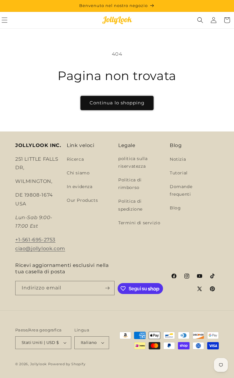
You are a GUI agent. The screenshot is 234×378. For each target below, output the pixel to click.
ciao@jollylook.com (40, 248)
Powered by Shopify (67, 364)
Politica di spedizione (130, 205)
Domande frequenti (181, 190)
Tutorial (179, 173)
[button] (200, 20)
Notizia (178, 159)
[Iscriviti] (107, 288)
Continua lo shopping (117, 103)
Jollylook (38, 364)
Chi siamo (78, 173)
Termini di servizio (139, 223)
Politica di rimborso (130, 183)
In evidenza (80, 186)
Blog (175, 208)
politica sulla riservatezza (132, 162)
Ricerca (75, 159)
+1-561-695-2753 (35, 240)
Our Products (82, 200)
